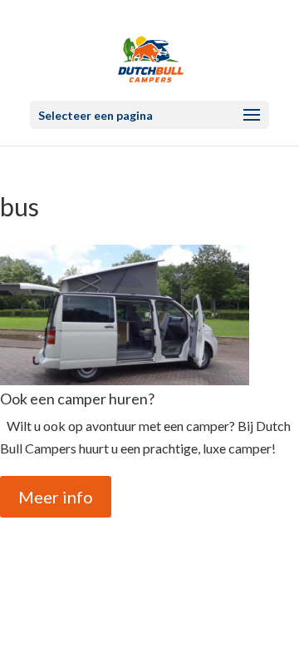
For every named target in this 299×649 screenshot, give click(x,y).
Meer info (55, 497)
